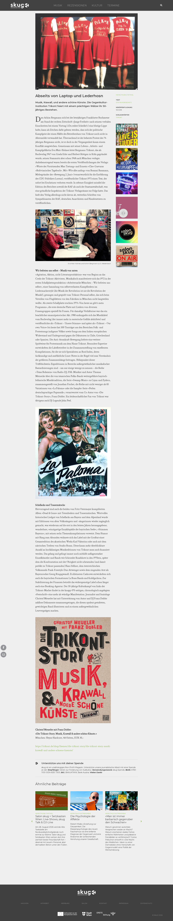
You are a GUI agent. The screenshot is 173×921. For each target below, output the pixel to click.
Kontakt (103, 903)
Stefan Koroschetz (124, 102)
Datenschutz (146, 903)
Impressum (123, 903)
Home (118, 95)
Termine (113, 5)
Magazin (24, 903)
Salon (84, 903)
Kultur (97, 5)
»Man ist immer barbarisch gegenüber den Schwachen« (84, 819)
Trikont (119, 117)
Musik (58, 5)
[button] (161, 5)
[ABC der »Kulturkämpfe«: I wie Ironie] (121, 800)
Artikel (130, 95)
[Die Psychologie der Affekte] (51, 800)
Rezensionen (77, 5)
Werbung (65, 903)
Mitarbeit (45, 903)
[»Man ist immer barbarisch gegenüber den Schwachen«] (86, 800)
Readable (52, 813)
